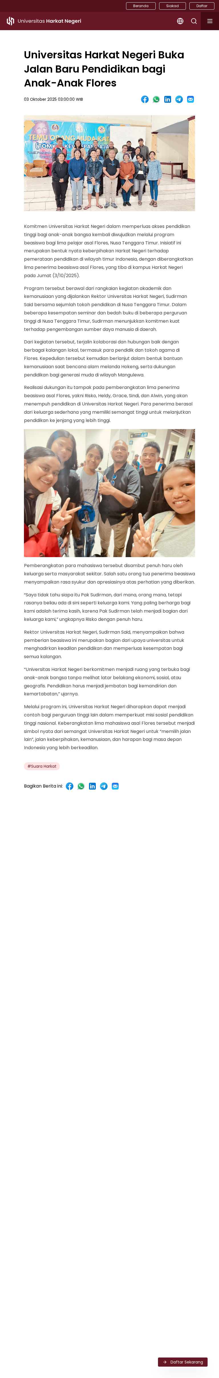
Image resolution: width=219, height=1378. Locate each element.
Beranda (141, 5)
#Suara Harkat (41, 766)
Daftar (201, 5)
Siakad (172, 5)
